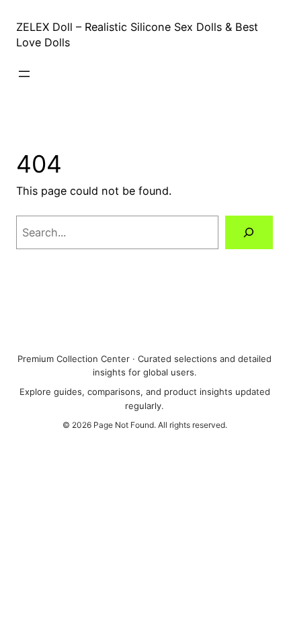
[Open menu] (24, 74)
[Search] (249, 232)
